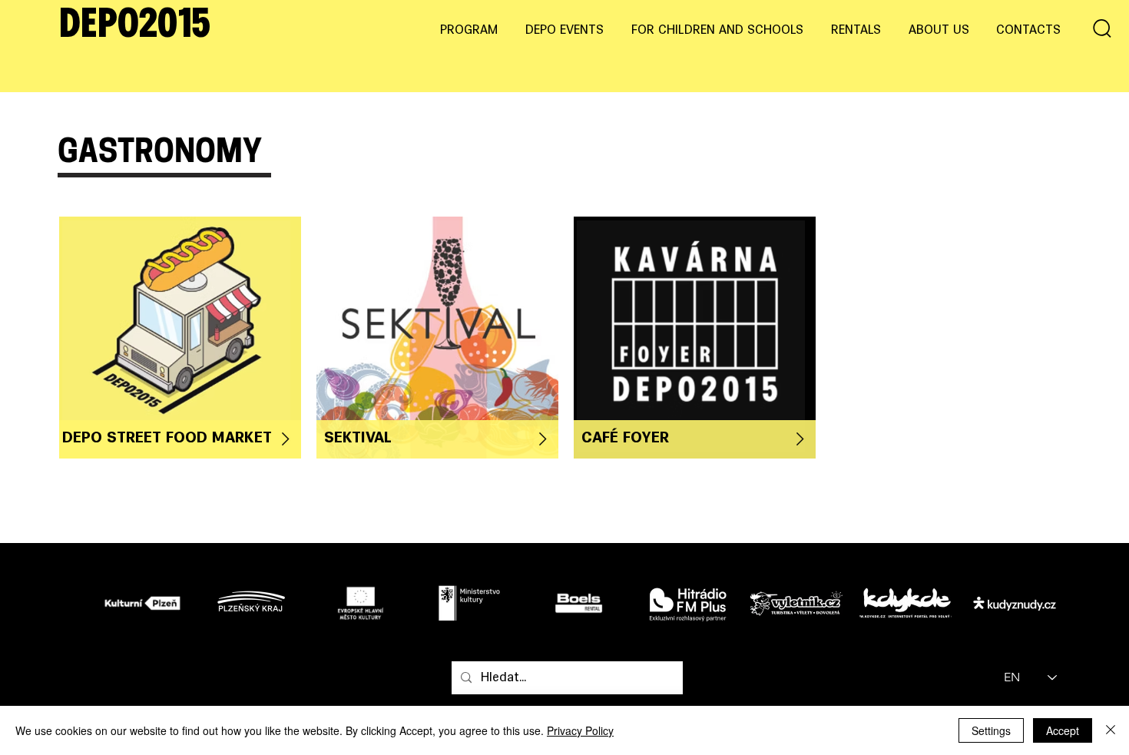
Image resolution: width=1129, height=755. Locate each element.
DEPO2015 (134, 26)
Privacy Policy (580, 730)
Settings (991, 730)
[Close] (1110, 730)
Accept (1062, 730)
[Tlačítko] (176, 336)
